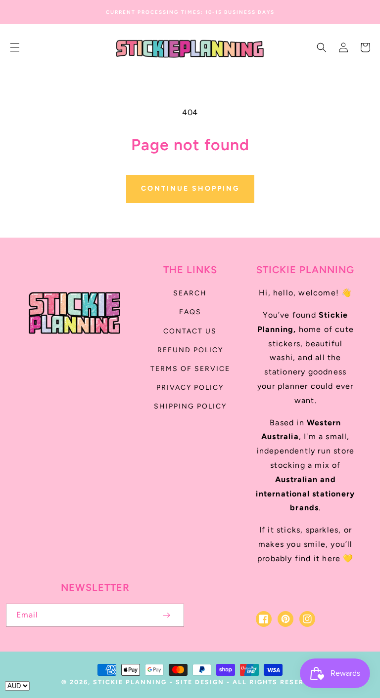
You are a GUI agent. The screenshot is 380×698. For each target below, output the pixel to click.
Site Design (200, 682)
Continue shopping (190, 188)
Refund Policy (190, 350)
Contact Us (190, 331)
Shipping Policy (190, 406)
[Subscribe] (166, 615)
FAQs (190, 312)
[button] (15, 47)
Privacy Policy (190, 387)
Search (190, 293)
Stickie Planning (130, 682)
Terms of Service (190, 369)
